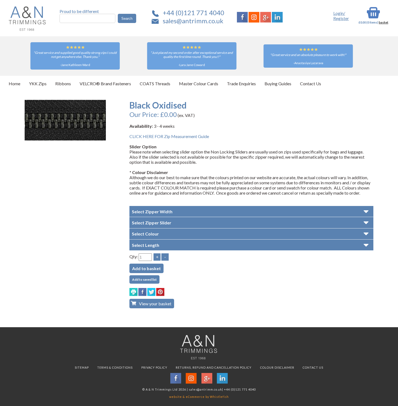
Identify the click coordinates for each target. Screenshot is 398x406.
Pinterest (160, 292)
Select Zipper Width (152, 211)
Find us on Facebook (242, 17)
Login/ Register (341, 16)
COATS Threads (155, 83)
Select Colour (145, 233)
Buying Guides (278, 83)
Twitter (151, 292)
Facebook (142, 292)
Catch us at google (265, 17)
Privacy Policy (154, 367)
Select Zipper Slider (151, 222)
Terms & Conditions (115, 367)
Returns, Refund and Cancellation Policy (214, 367)
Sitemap (82, 367)
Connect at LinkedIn (277, 17)
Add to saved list (144, 279)
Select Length (145, 245)
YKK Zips (38, 83)
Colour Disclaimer (277, 367)
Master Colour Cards (198, 83)
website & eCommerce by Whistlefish (199, 396)
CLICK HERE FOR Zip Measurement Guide (169, 136)
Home (14, 83)
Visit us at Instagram (254, 17)
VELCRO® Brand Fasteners (105, 83)
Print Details (133, 292)
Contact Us (310, 83)
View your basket (155, 303)
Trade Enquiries (241, 83)
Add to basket (146, 268)
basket (383, 22)
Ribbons (63, 83)
